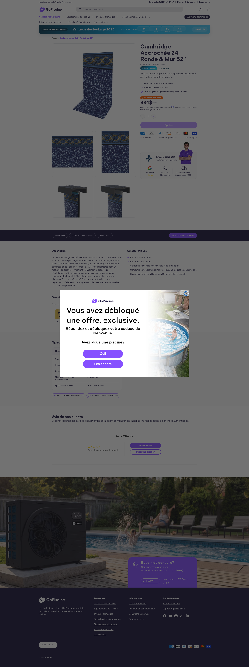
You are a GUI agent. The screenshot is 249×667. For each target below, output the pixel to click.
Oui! (103, 354)
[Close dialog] (186, 293)
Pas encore (103, 364)
